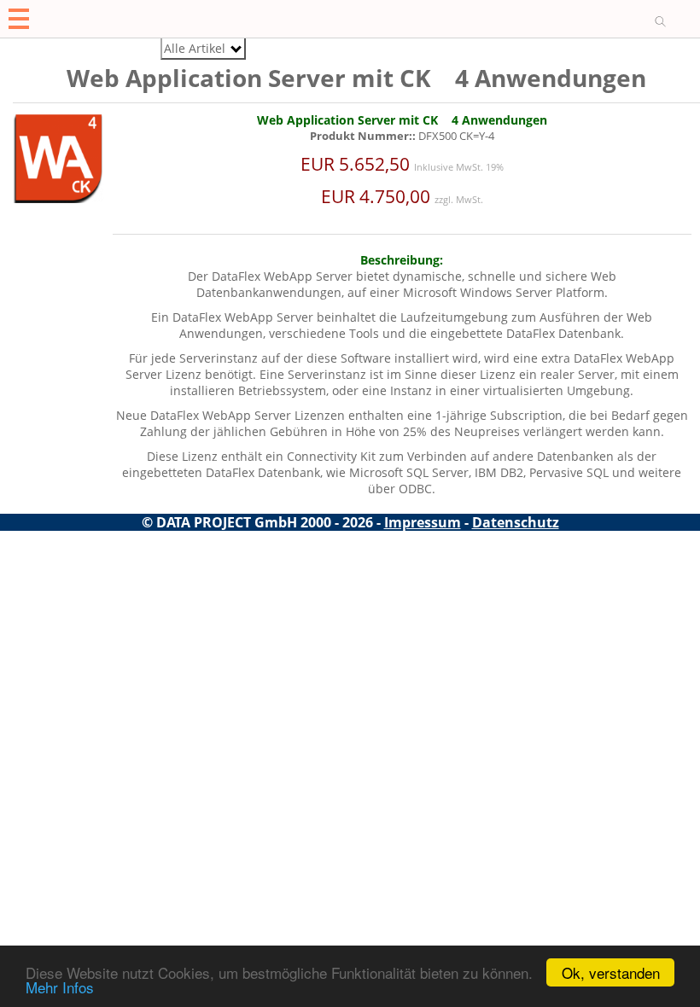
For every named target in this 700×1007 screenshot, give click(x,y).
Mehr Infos (60, 987)
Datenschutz (515, 522)
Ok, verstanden (611, 972)
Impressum (422, 522)
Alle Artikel (194, 48)
